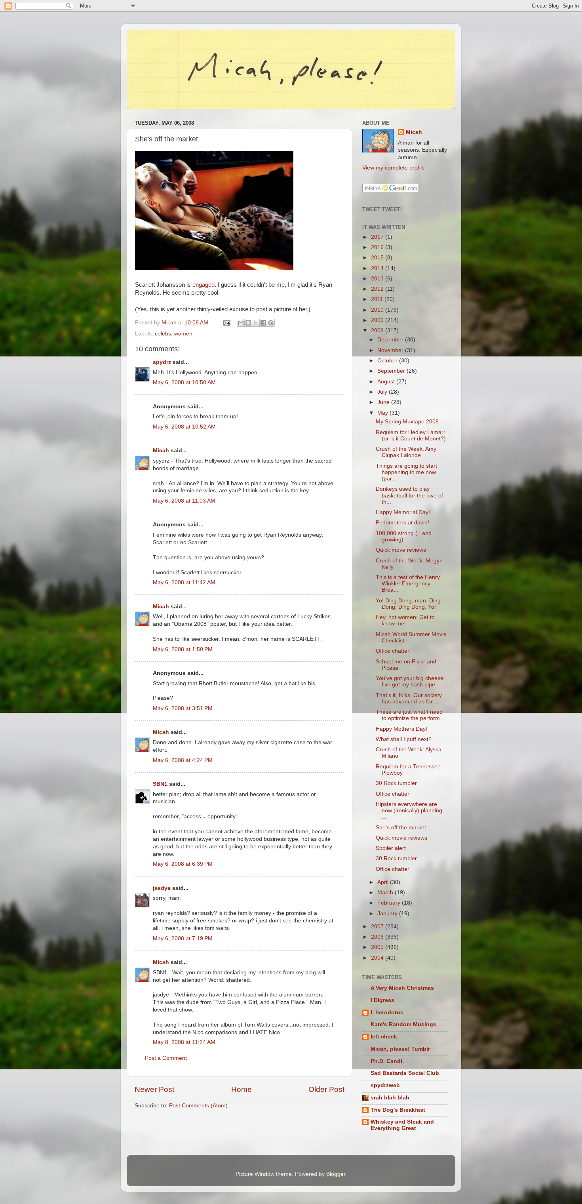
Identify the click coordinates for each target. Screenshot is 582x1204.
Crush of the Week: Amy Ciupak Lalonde (406, 452)
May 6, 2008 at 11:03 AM (184, 501)
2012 (378, 289)
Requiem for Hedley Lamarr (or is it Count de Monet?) (411, 435)
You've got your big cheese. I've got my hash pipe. (410, 681)
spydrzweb (385, 1085)
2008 (378, 330)
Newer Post (154, 1089)
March (386, 892)
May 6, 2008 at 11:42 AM (184, 582)
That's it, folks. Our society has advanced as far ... (409, 698)
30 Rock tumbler (396, 783)
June (384, 402)
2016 (378, 247)
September (392, 371)
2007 (378, 927)
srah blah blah (390, 1098)
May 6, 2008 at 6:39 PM (183, 864)
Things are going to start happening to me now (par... (406, 472)
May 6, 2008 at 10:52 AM (184, 427)
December (391, 340)
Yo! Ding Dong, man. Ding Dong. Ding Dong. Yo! (408, 604)
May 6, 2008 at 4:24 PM (183, 760)
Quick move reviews (401, 550)
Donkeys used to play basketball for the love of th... (409, 495)
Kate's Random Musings (403, 1024)
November (391, 350)
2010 (378, 310)
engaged (203, 285)
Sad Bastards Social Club (405, 1073)
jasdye (162, 888)
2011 (377, 299)
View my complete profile (393, 168)
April (383, 882)
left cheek (384, 1037)
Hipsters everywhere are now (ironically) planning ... (409, 810)
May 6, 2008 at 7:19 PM (183, 938)
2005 (378, 947)
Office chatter (392, 651)
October (388, 361)
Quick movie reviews (401, 838)
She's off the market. (402, 828)
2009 (378, 320)
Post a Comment (166, 1058)
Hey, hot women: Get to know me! (405, 620)
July (383, 392)
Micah (161, 450)
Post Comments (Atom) (198, 1106)
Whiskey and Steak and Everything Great (402, 1125)
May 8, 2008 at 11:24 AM (184, 1042)
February (389, 903)
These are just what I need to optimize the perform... (410, 715)
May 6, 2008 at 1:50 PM (183, 649)
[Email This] (241, 323)
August (386, 382)
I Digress (382, 1000)
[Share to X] (256, 323)
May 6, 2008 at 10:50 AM (184, 382)
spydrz (162, 362)
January (388, 913)
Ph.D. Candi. (387, 1061)
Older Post (326, 1089)
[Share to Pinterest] (271, 323)
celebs (163, 334)
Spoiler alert (391, 848)
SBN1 (160, 784)
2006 (378, 937)
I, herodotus (387, 1012)
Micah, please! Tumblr (400, 1049)
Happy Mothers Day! (401, 729)
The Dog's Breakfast (398, 1110)
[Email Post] (226, 323)
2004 (378, 958)
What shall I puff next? (404, 739)
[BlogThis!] (248, 323)
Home (241, 1089)
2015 (378, 258)
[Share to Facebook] (263, 323)
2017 (378, 237)
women (183, 334)
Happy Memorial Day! (403, 512)
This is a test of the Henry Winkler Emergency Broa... (408, 583)
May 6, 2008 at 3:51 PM (183, 708)
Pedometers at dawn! (402, 523)
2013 (378, 279)
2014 (378, 268)
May (383, 413)
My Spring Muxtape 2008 (407, 422)
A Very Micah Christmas (402, 988)
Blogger (335, 1174)
